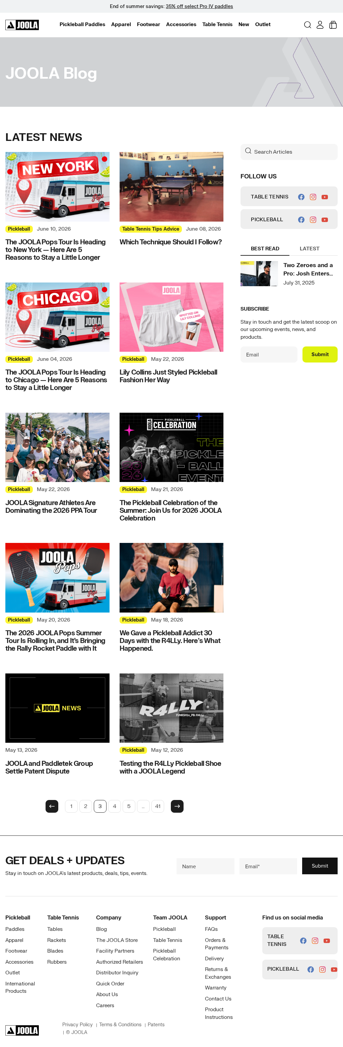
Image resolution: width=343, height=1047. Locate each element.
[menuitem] (82, 25)
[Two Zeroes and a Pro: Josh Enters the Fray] (259, 273)
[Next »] (177, 806)
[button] (82, 24)
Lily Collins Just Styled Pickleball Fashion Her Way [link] (168, 376)
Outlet (263, 24)
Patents (156, 1025)
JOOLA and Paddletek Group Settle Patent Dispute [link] (49, 767)
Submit (320, 354)
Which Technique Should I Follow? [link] (171, 242)
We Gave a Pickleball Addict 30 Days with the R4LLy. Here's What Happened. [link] (170, 640)
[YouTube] (325, 197)
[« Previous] (52, 806)
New (243, 24)
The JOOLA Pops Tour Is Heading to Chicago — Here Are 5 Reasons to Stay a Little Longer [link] (56, 380)
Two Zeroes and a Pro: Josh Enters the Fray (308, 274)
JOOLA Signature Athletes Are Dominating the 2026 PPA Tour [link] (51, 506)
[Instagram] (313, 197)
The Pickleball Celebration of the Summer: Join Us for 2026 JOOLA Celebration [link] (170, 510)
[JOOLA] (22, 25)
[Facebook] (301, 197)
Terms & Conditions (120, 1025)
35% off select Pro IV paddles (199, 6)
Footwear (148, 24)
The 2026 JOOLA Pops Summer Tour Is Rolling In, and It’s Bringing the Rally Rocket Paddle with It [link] (55, 640)
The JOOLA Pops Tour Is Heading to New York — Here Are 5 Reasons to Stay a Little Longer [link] (55, 249)
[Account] (320, 25)
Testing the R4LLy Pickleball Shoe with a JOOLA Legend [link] (170, 767)
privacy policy (77, 1025)
